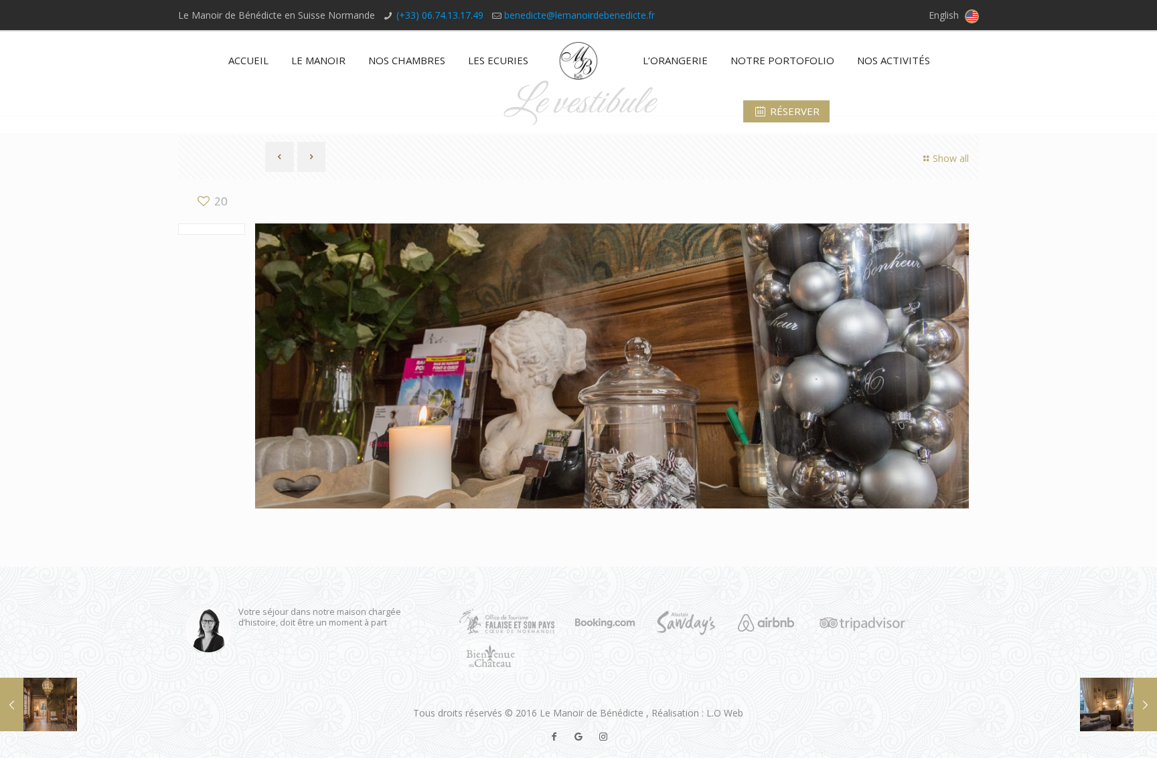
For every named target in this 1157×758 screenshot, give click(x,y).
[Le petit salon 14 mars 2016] (1118, 704)
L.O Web (724, 712)
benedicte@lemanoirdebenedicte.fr (579, 15)
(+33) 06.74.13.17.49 (439, 15)
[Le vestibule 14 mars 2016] (38, 704)
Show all (951, 158)
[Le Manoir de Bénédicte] (579, 60)
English (945, 15)
